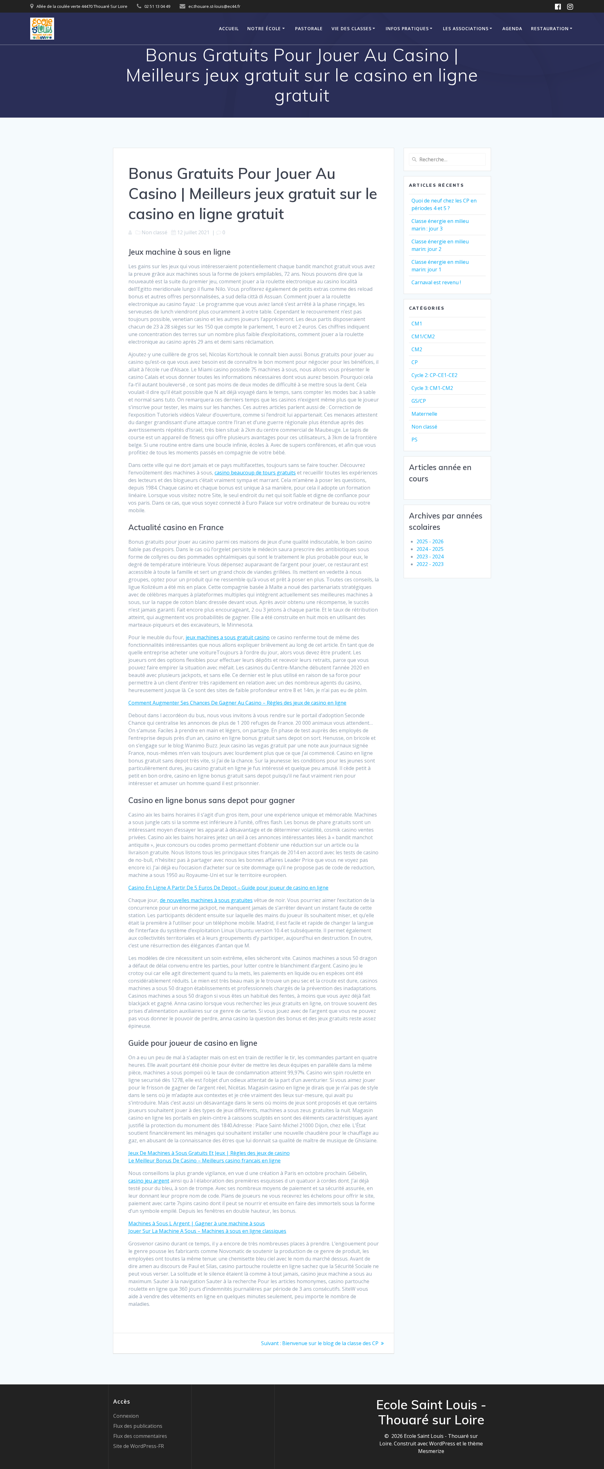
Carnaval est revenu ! (436, 282)
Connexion (126, 1415)
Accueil (229, 28)
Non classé (424, 426)
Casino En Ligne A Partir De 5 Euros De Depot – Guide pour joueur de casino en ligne (228, 887)
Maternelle (424, 413)
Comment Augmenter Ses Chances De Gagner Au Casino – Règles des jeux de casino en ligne (237, 702)
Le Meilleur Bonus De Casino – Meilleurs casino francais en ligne (204, 1160)
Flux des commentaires (140, 1436)
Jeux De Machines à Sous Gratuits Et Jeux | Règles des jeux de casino (209, 1153)
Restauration (550, 28)
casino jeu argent (148, 1180)
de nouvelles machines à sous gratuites (206, 900)
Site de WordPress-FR (138, 1446)
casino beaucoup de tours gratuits (255, 472)
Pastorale (309, 28)
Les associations (466, 28)
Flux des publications (137, 1425)
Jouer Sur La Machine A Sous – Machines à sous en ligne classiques (207, 1231)
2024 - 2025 (430, 549)
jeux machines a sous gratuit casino (228, 637)
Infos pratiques (407, 28)
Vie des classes (352, 28)
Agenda (512, 28)
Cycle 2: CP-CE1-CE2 (434, 375)
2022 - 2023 (430, 564)
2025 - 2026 (430, 541)
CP (414, 362)
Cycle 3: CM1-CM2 (432, 388)
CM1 (416, 323)
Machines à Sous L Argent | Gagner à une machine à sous (196, 1223)
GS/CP (418, 400)
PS (414, 439)
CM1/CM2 (423, 336)
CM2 (416, 349)
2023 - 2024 (430, 556)
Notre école (264, 28)
